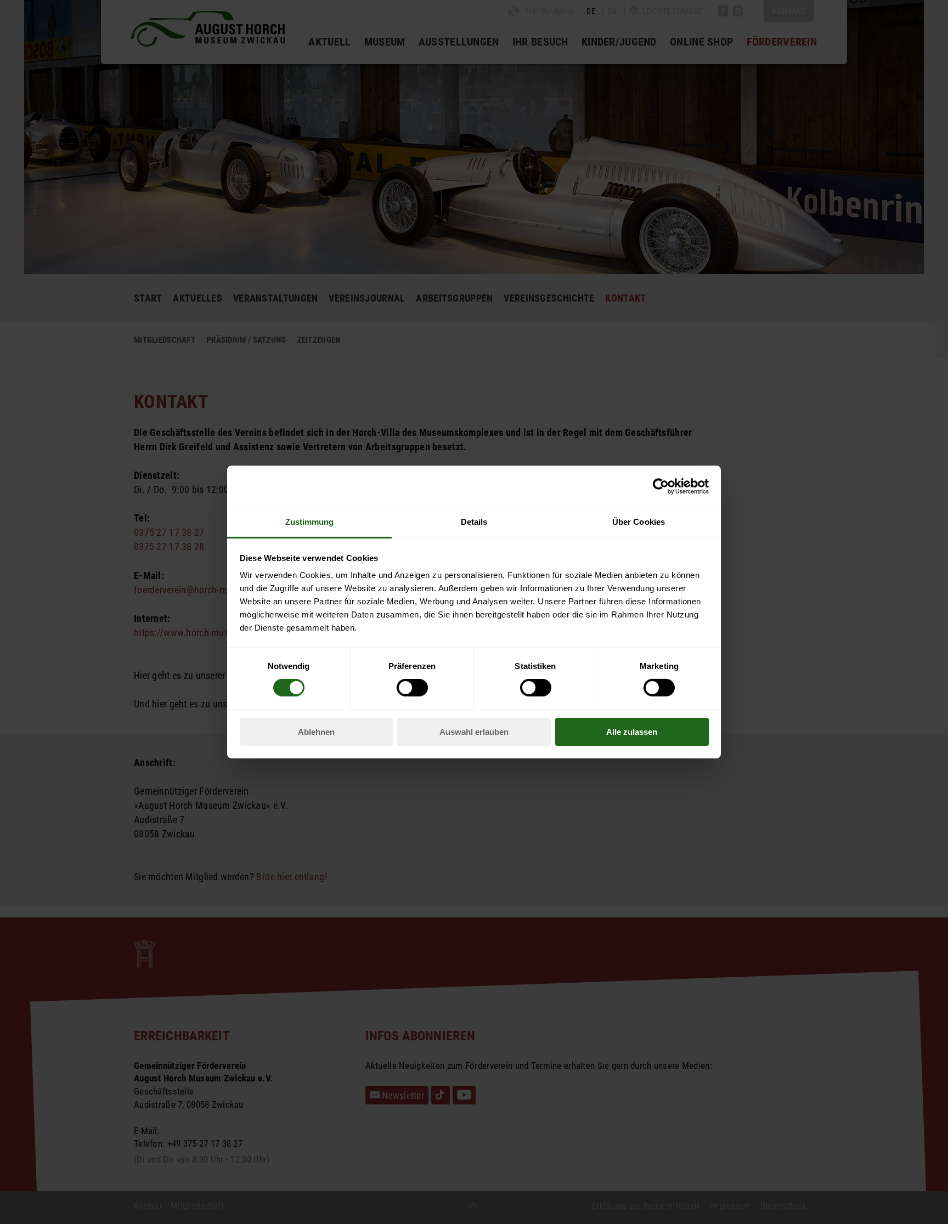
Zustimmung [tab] (309, 521)
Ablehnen (316, 731)
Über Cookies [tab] (638, 521)
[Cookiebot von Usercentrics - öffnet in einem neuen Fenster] (661, 486)
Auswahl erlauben (474, 731)
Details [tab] (474, 521)
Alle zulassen (631, 731)
